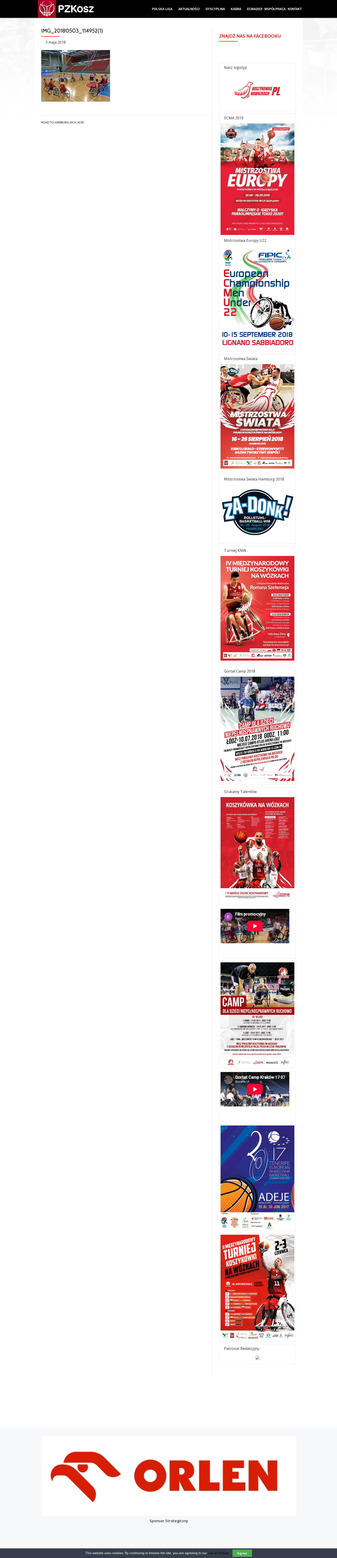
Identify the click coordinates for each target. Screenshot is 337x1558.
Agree (242, 1553)
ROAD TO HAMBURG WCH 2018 (62, 122)
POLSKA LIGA (162, 9)
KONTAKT (295, 9)
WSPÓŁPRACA (275, 9)
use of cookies (218, 1553)
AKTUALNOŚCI (189, 9)
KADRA (236, 9)
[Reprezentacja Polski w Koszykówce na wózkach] (58, 9)
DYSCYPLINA (215, 9)
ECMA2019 (254, 9)
